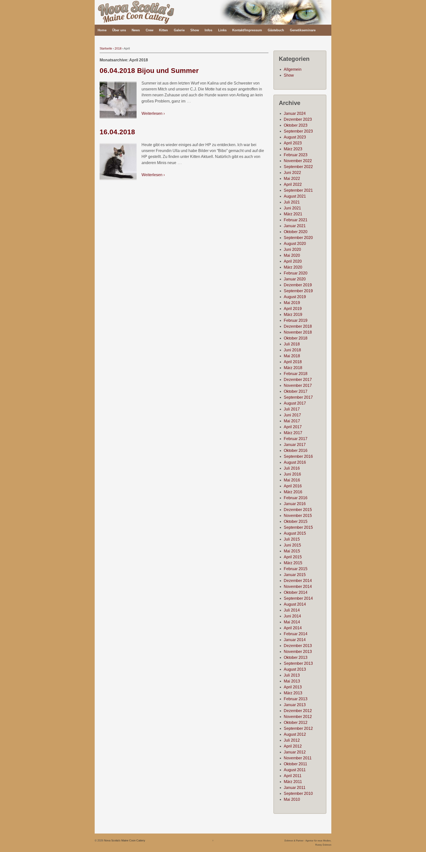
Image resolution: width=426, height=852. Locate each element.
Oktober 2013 (295, 657)
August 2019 (295, 297)
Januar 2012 (295, 752)
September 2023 (298, 131)
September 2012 (298, 728)
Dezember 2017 (298, 379)
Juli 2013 (292, 675)
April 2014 (293, 628)
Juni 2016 (292, 474)
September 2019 (298, 291)
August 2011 (295, 770)
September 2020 (298, 238)
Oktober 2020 (295, 232)
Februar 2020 (295, 273)
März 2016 (293, 492)
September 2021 (298, 190)
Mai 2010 (292, 799)
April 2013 (293, 687)
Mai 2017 (292, 421)
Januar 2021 (295, 226)
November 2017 (298, 385)
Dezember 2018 (298, 326)
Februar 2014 (295, 634)
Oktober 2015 (295, 521)
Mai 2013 (292, 681)
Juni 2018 (292, 350)
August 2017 (295, 403)
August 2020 (295, 243)
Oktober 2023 (295, 125)
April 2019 (293, 309)
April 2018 (293, 362)
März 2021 (293, 214)
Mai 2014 (292, 622)
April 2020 (293, 261)
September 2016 (298, 456)
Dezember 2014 (298, 581)
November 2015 (298, 515)
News (136, 30)
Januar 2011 (294, 787)
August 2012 (295, 734)
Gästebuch (276, 30)
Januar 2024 (295, 113)
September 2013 (298, 663)
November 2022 (298, 161)
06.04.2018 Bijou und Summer (149, 70)
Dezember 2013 (298, 646)
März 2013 (293, 693)
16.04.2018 (117, 132)
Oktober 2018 (295, 338)
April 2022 (293, 184)
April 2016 (293, 486)
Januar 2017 (295, 445)
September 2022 (298, 167)
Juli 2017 (292, 409)
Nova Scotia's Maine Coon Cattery (124, 840)
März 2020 (293, 267)
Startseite (106, 48)
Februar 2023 (295, 155)
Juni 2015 (292, 545)
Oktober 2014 (295, 592)
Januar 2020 (295, 279)
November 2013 (298, 651)
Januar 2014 (295, 640)
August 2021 (295, 196)
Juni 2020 (292, 249)
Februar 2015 (295, 569)
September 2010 (298, 793)
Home (102, 30)
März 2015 (293, 563)
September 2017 (298, 397)
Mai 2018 (292, 356)
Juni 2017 (292, 415)
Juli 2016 (292, 468)
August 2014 (295, 604)
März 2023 (293, 149)
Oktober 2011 (295, 764)
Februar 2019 (295, 320)
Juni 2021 (292, 208)
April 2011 (293, 776)
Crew (149, 30)
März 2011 (293, 782)
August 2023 (295, 137)
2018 (118, 48)
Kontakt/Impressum (247, 30)
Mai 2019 (292, 303)
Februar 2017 (295, 439)
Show (194, 30)
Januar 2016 (295, 504)
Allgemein (293, 69)
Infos (208, 30)
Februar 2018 (295, 374)
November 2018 (298, 332)
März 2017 (293, 433)
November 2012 (298, 717)
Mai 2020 (292, 255)
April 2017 (293, 427)
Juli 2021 (292, 202)
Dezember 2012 (298, 711)
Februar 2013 (295, 699)
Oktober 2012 (295, 722)
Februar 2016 (295, 498)
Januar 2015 (295, 575)
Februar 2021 (295, 220)
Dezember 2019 (298, 285)
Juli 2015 (292, 539)
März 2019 (293, 314)
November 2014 (298, 586)
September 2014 (298, 598)
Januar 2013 (295, 705)
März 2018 (293, 368)
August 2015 (295, 533)
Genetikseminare (303, 30)
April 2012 (293, 746)
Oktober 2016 (295, 450)
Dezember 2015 (298, 510)
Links (222, 30)
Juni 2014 (292, 616)
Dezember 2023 (298, 119)
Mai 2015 (292, 551)
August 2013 (295, 669)
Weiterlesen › (153, 113)
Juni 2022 (292, 172)
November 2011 (298, 758)
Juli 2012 (292, 740)
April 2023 (293, 143)
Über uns (119, 30)
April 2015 (293, 557)
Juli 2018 (292, 344)
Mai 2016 (292, 480)
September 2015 (298, 527)
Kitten (163, 30)
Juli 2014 (292, 610)
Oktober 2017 (295, 391)
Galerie (179, 30)
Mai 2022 (292, 178)
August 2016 (295, 462)
